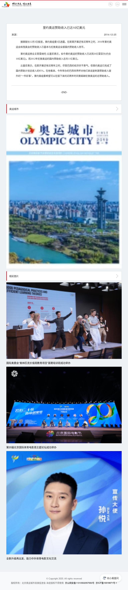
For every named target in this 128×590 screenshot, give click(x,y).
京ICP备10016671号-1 (106, 582)
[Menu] (124, 4)
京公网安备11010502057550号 (79, 582)
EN (117, 4)
